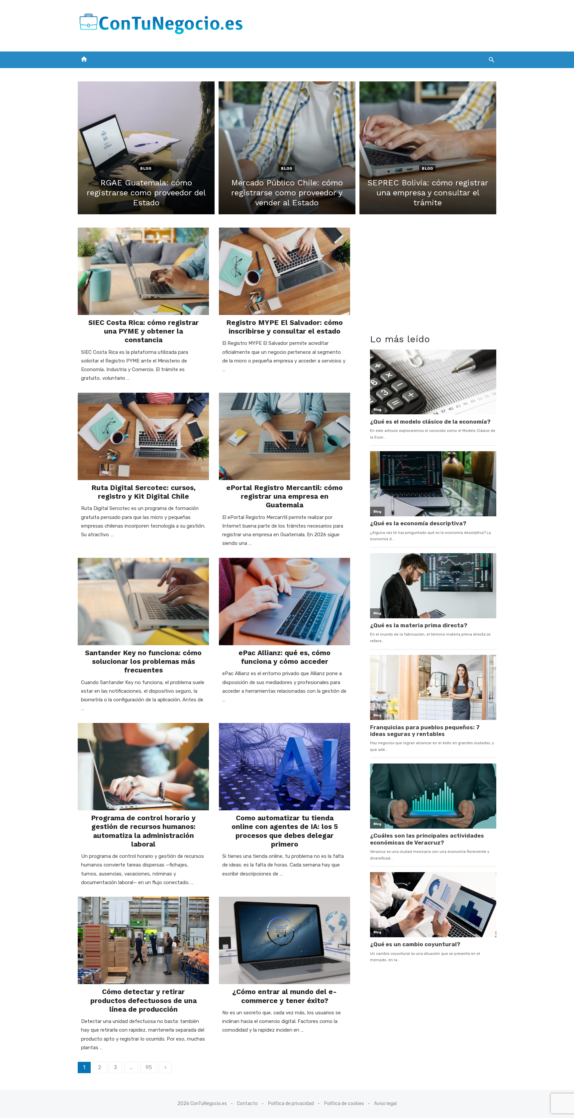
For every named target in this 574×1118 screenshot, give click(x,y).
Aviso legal (385, 1103)
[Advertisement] (375, 24)
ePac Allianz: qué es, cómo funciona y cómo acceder (285, 657)
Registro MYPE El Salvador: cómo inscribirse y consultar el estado (284, 326)
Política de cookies (344, 1103)
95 (148, 1067)
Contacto (247, 1103)
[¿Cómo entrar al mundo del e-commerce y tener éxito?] (284, 940)
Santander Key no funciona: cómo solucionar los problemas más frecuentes (143, 661)
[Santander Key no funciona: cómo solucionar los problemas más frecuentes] (143, 601)
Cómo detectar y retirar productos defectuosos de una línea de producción (143, 1000)
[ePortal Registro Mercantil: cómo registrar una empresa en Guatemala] (284, 436)
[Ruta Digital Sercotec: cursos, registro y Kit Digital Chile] (143, 436)
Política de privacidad (291, 1103)
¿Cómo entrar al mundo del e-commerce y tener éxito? (284, 995)
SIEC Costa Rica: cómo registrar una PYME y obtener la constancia (143, 331)
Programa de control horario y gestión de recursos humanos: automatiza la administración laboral (143, 831)
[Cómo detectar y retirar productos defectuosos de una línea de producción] (143, 940)
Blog (145, 168)
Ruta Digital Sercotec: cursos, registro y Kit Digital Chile (143, 491)
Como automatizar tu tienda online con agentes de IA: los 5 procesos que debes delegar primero (285, 831)
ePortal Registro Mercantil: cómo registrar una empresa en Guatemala (284, 496)
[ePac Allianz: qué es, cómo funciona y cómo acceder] (284, 601)
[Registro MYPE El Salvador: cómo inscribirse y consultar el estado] (284, 271)
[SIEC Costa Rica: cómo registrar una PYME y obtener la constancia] (143, 271)
